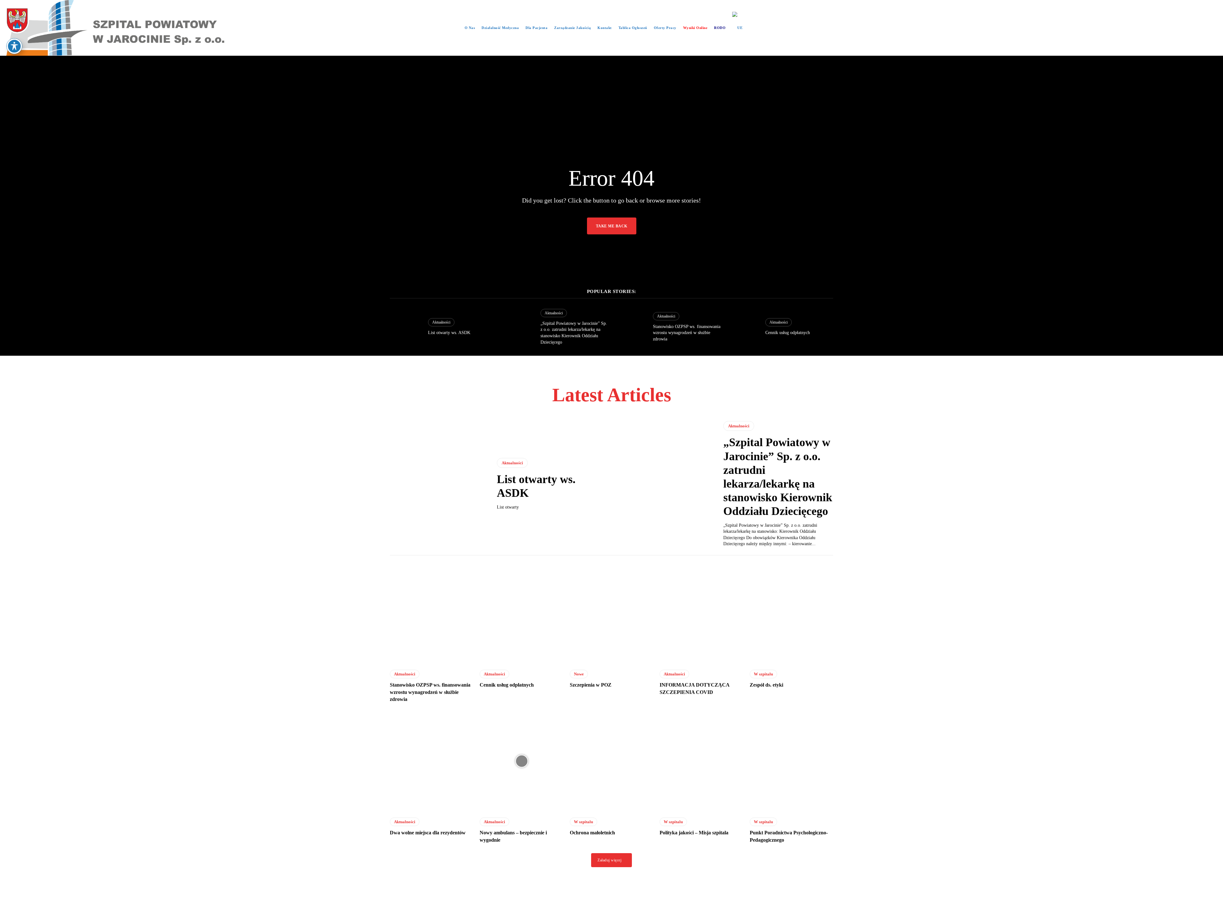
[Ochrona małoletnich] (611, 761)
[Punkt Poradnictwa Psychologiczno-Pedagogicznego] (791, 761)
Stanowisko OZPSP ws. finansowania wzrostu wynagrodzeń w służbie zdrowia (686, 332)
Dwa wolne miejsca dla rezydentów (428, 832)
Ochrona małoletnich (592, 832)
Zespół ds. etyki (766, 685)
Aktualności (441, 322)
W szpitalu (763, 674)
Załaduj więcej (609, 860)
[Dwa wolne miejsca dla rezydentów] (431, 761)
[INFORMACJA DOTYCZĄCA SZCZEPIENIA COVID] (701, 613)
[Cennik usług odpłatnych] (743, 327)
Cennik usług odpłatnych (787, 332)
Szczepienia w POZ (591, 685)
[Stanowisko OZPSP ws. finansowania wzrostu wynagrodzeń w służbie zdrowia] (631, 327)
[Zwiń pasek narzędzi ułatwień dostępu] (14, 46)
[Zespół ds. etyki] (791, 613)
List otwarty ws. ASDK (449, 332)
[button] (755, 27)
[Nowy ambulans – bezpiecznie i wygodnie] (521, 761)
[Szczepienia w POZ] (611, 613)
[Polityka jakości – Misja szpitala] (701, 761)
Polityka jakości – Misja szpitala (694, 832)
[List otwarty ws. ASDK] (406, 327)
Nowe (579, 674)
